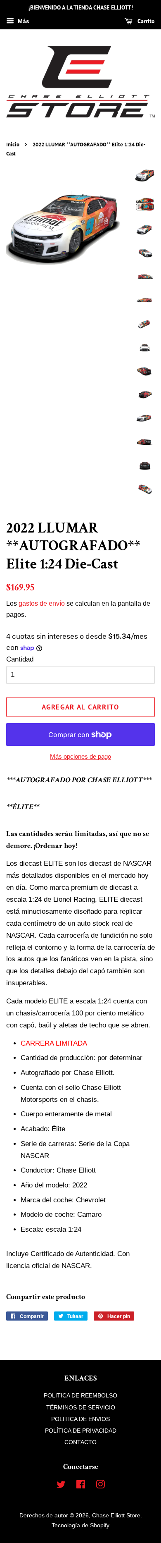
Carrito (145, 21)
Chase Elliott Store (116, 1515)
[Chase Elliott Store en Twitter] (61, 1486)
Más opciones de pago (80, 756)
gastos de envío (42, 603)
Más (22, 21)
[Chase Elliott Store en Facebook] (80, 1486)
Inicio (12, 144)
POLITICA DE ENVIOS (80, 1419)
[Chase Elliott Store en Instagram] (100, 1486)
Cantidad (19, 659)
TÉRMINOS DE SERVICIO (80, 1407)
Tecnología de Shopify (80, 1525)
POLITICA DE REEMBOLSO (80, 1395)
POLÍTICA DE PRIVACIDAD (80, 1430)
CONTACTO (80, 1442)
